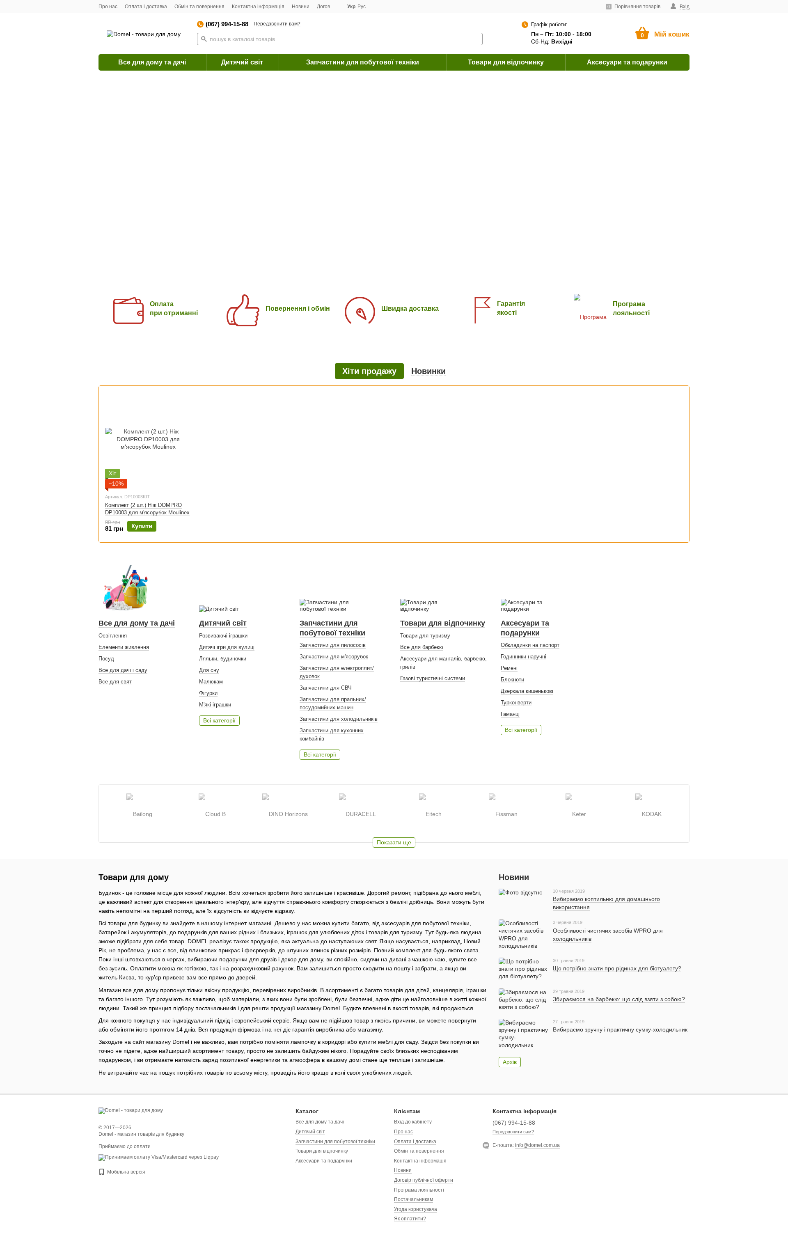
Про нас (107, 6)
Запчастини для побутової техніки (362, 62)
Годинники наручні (523, 656)
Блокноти (512, 679)
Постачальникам (413, 1199)
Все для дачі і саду (122, 670)
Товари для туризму (425, 636)
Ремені (509, 668)
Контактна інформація (258, 6)
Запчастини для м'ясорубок (334, 656)
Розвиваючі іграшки (223, 636)
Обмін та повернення (199, 6)
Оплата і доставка (146, 6)
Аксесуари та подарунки (627, 62)
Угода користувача (415, 1209)
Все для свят (115, 682)
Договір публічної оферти (423, 1180)
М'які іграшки (215, 705)
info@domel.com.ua (537, 1145)
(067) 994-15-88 (227, 24)
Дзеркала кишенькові (527, 691)
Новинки (428, 371)
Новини (300, 6)
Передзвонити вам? (277, 24)
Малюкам (211, 682)
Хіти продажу (369, 371)
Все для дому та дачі (152, 62)
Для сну (209, 670)
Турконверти (516, 702)
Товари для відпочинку (506, 62)
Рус (361, 6)
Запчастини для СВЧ (326, 688)
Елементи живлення (123, 647)
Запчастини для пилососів (333, 645)
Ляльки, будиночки (222, 659)
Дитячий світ (242, 62)
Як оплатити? (410, 1219)
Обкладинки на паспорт (530, 645)
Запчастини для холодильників (339, 719)
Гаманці (510, 714)
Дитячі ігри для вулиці (226, 647)
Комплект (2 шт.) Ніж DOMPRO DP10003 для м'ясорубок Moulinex (147, 509)
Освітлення (112, 636)
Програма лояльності (419, 1190)
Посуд (106, 659)
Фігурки (208, 693)
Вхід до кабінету (413, 1122)
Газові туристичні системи (432, 678)
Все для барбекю (421, 647)
